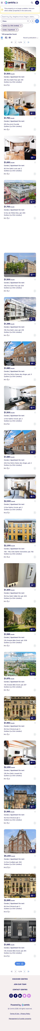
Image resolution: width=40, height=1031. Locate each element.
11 (33, 895)
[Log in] (37, 3)
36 (33, 851)
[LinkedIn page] (20, 996)
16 (33, 202)
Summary (10, 37)
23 (33, 319)
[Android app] (29, 996)
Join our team (20, 984)
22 (33, 541)
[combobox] (20, 17)
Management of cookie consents (20, 1019)
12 (33, 673)
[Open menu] (2, 3)
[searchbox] (19, 17)
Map (6, 37)
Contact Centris (20, 990)
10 (33, 113)
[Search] (32, 2)
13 (33, 274)
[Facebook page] (15, 996)
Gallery (2, 37)
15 (33, 407)
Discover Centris (20, 979)
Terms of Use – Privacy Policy (20, 1014)
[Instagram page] (11, 996)
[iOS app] (24, 996)
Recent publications (29, 38)
